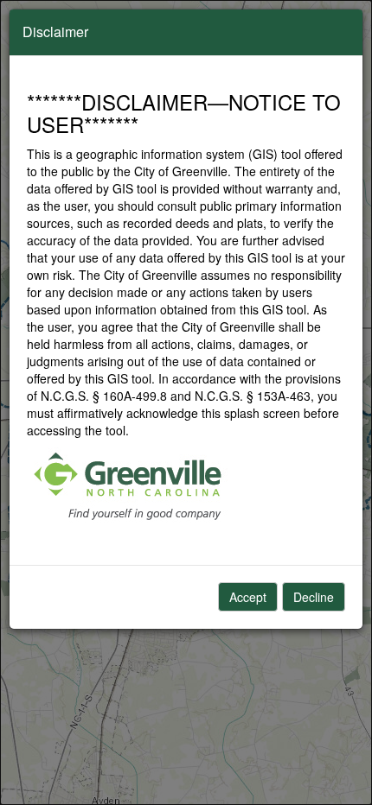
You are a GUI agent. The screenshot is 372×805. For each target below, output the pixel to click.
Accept (247, 596)
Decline (313, 596)
